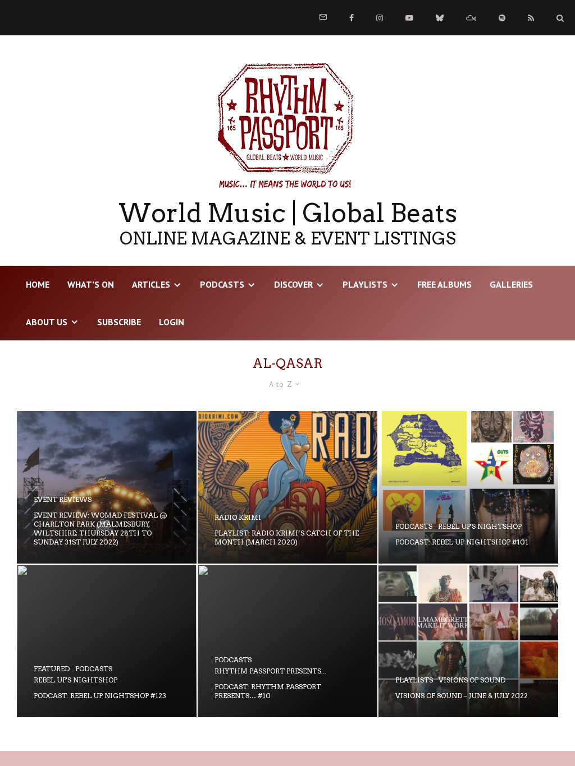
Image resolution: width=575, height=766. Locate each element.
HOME (37, 284)
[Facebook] (351, 18)
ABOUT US (46, 321)
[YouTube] (409, 18)
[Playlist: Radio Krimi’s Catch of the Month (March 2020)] (287, 487)
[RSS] (531, 18)
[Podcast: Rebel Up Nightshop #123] (107, 641)
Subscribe (119, 321)
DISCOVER (293, 284)
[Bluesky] (440, 18)
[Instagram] (379, 18)
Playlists (365, 284)
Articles (151, 284)
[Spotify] (502, 18)
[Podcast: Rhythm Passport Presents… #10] (287, 641)
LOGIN (171, 321)
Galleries (511, 284)
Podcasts (222, 284)
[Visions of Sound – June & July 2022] (468, 641)
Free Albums (444, 284)
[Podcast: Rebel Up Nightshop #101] (468, 487)
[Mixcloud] (471, 18)
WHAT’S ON (90, 284)
